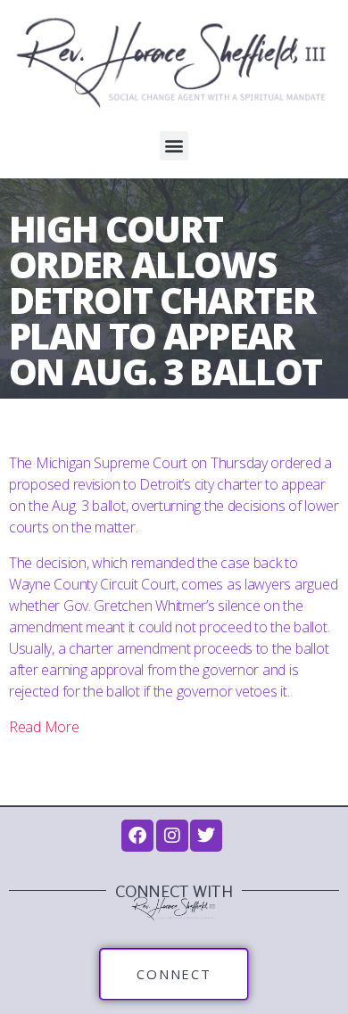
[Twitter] (206, 836)
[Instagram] (172, 836)
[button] (174, 146)
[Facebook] (137, 836)
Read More (44, 727)
